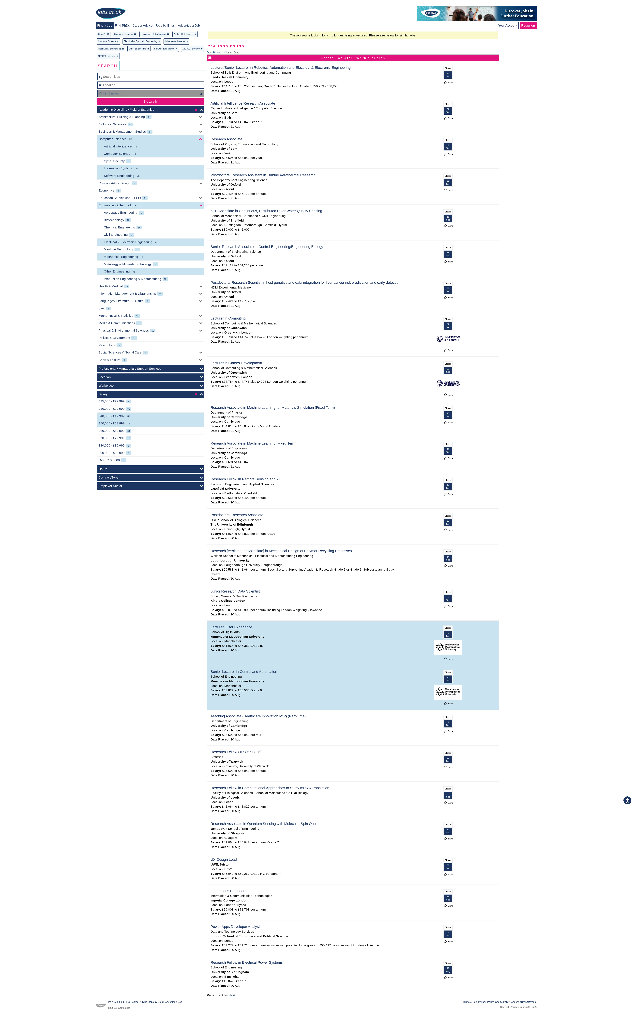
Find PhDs (122, 25)
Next (231, 995)
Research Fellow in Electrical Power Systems (247, 962)
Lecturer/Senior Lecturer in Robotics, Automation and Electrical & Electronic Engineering (281, 67)
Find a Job (104, 25)
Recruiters (528, 25)
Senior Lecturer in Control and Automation (244, 672)
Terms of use (470, 1001)
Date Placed (214, 52)
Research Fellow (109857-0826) (236, 752)
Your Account (507, 25)
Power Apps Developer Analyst (235, 927)
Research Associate (226, 139)
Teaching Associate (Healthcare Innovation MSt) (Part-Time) (258, 716)
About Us (112, 1007)
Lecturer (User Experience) (232, 627)
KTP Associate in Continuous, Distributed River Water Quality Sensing (266, 211)
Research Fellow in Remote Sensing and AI (245, 479)
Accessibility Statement (523, 1001)
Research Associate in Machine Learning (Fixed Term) (253, 443)
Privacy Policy (486, 1001)
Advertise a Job (189, 25)
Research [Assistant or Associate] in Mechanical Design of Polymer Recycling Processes (281, 551)
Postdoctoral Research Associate (237, 515)
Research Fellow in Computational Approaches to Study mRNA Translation (270, 788)
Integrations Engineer (227, 891)
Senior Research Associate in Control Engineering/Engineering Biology (267, 247)
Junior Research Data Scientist (235, 591)
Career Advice (143, 25)
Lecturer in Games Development (236, 363)
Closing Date (231, 52)
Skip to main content (15, 3)
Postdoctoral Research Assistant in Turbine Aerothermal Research (263, 175)
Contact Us (124, 1007)
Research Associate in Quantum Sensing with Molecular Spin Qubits (265, 824)
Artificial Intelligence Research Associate (243, 103)
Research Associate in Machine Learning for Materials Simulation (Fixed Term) (273, 407)
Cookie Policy (502, 1001)
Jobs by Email (165, 25)
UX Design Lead (224, 859)
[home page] (111, 14)
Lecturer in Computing (228, 318)
